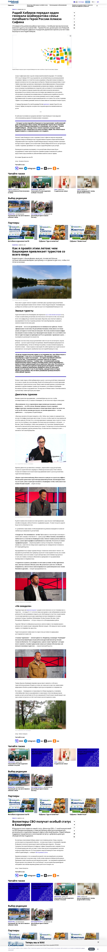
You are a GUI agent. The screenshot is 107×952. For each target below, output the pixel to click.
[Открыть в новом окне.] (19, 168)
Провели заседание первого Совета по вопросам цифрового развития (82, 6)
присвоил (46, 104)
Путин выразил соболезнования (58, 5)
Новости (11, 5)
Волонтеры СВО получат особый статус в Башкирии (37, 6)
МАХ (88, 2)
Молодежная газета (42, 852)
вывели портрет (32, 610)
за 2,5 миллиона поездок (53, 314)
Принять (91, 949)
